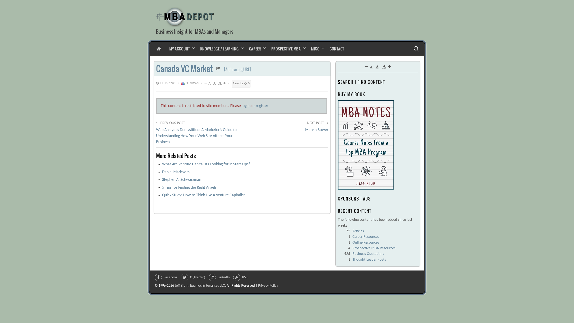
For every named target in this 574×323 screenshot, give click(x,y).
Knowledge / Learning (219, 49)
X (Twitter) (197, 277)
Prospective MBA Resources (374, 248)
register (262, 106)
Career (255, 49)
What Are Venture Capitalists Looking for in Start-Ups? (206, 164)
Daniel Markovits (175, 172)
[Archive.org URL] (237, 69)
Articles (358, 231)
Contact (337, 49)
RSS (244, 277)
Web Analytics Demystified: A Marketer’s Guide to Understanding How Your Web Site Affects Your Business (196, 136)
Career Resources (365, 237)
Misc (315, 49)
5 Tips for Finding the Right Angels (189, 188)
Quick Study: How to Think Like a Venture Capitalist (203, 195)
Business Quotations (368, 254)
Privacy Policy (268, 286)
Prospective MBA (286, 49)
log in (246, 106)
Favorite (241, 83)
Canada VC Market (184, 68)
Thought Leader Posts (369, 260)
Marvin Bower (316, 130)
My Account (179, 49)
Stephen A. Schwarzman (181, 180)
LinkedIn (224, 277)
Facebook (170, 277)
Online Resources (365, 242)
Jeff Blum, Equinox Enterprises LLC (200, 286)
